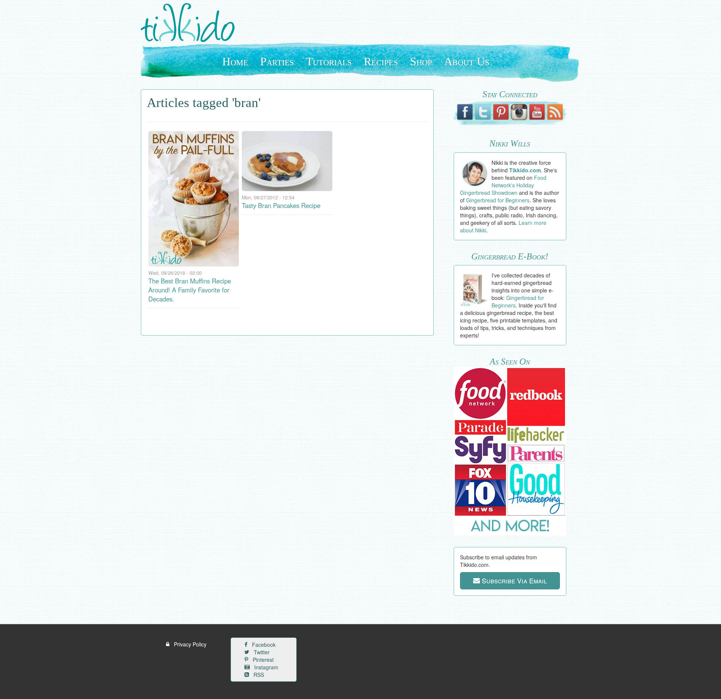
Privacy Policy (189, 644)
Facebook (263, 644)
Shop (421, 61)
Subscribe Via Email (513, 580)
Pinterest (262, 659)
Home (235, 61)
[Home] (190, 22)
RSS (258, 674)
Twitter (261, 652)
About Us (467, 61)
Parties (277, 61)
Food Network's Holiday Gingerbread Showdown (503, 185)
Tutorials (329, 61)
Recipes (381, 61)
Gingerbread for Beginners (497, 200)
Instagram (265, 667)
